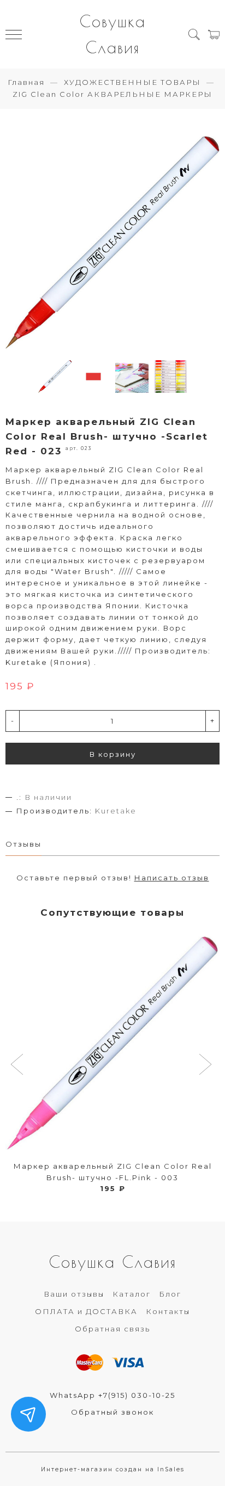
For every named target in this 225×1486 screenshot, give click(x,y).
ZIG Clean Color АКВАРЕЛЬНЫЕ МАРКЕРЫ (112, 94)
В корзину (113, 754)
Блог (170, 1294)
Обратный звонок (112, 1412)
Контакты (168, 1311)
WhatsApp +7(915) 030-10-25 (112, 1395)
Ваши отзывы (74, 1294)
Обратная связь (112, 1328)
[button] (18, 1065)
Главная (26, 82)
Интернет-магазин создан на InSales (113, 1469)
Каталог (131, 1294)
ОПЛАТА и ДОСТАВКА (86, 1311)
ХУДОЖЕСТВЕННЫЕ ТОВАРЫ (132, 82)
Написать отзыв (171, 877)
